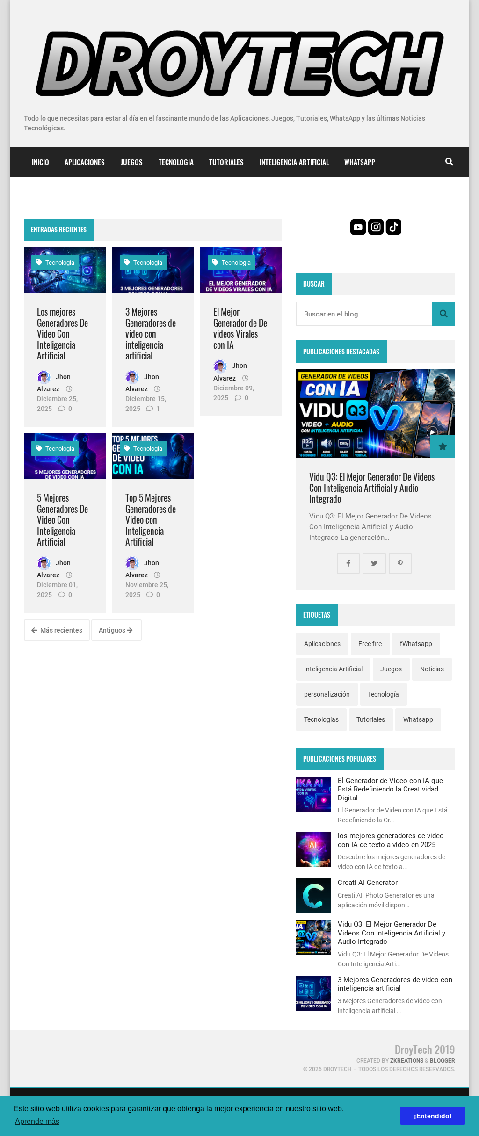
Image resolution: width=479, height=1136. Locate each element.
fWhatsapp (416, 643)
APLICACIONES (85, 162)
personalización (327, 694)
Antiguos (113, 630)
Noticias (432, 669)
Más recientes (60, 630)
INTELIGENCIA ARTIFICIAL (294, 162)
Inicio (40, 162)
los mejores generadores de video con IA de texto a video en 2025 (391, 840)
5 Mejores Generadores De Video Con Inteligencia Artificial (62, 519)
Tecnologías (321, 719)
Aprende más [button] (37, 1121)
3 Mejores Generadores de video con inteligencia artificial (150, 333)
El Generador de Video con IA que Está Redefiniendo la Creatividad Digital (390, 789)
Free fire (370, 643)
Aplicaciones (322, 643)
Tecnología (59, 262)
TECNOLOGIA (176, 162)
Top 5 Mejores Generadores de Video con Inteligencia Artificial (150, 519)
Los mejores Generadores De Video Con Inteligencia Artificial (62, 333)
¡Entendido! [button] (433, 1116)
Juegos (391, 669)
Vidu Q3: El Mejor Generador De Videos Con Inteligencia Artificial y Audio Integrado (372, 487)
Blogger (442, 1060)
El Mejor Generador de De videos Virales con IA (240, 328)
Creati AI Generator (368, 882)
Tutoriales (370, 719)
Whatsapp (418, 719)
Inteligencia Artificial (333, 669)
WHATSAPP (359, 162)
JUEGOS (132, 162)
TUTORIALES (226, 162)
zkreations (406, 1060)
